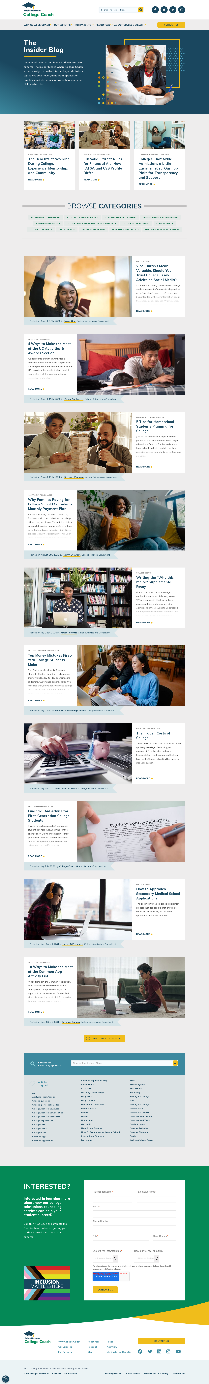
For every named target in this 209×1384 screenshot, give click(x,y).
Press (110, 1341)
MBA (132, 1080)
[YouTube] (178, 1351)
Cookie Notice (132, 1373)
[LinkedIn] (159, 1351)
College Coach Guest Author (75, 866)
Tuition (133, 1136)
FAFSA (84, 1116)
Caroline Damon (71, 1022)
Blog (90, 1351)
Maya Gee (70, 321)
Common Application (42, 1140)
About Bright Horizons (36, 1373)
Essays (84, 1112)
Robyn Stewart (71, 554)
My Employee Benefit (119, 1351)
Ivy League (86, 1140)
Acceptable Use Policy (155, 1373)
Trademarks (178, 1373)
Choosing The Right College (120, 217)
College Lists (38, 1124)
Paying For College (139, 1096)
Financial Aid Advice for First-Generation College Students (49, 815)
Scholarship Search (140, 1112)
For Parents (83, 24)
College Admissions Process (46, 1116)
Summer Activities (139, 1128)
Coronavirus (87, 1084)
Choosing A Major (41, 1101)
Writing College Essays (141, 1140)
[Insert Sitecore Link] (47, 1223)
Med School (136, 1088)
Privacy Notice (113, 1373)
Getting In (86, 1124)
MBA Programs (137, 1084)
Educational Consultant (93, 1104)
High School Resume (91, 1128)
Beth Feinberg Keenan (73, 710)
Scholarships (136, 1108)
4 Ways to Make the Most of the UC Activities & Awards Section (49, 348)
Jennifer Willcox (70, 788)
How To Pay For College (125, 229)
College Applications (48, 223)
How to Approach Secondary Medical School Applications (158, 893)
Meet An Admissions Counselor (162, 229)
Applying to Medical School (82, 217)
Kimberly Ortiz (69, 632)
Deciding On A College (92, 1092)
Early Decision (88, 1100)
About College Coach (128, 24)
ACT (34, 1093)
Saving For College (139, 1104)
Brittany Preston (74, 476)
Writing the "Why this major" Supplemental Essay (155, 582)
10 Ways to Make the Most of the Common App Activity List (50, 971)
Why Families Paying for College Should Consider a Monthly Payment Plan (50, 504)
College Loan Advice (41, 229)
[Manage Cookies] (5, 1379)
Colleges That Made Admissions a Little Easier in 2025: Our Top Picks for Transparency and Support (158, 168)
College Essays (164, 223)
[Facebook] (140, 1351)
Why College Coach (37, 24)
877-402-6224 (38, 1223)
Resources (103, 24)
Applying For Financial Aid (45, 217)
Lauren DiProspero (72, 944)
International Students (92, 1136)
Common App (39, 1136)
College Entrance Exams (136, 223)
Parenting (135, 1092)
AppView (112, 1346)
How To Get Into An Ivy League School (100, 1132)
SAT (132, 1100)
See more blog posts (107, 1038)
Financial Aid (87, 1120)
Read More (35, 179)
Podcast (92, 1346)
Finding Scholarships (93, 229)
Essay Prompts (88, 1108)
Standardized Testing (141, 1116)
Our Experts (62, 24)
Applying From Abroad (43, 1097)
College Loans (39, 1128)
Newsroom (70, 1373)
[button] (140, 9)
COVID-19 (86, 1088)
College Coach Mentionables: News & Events (91, 223)
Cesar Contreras (73, 399)
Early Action (87, 1096)
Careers (56, 1373)
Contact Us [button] (171, 24)
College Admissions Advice (45, 1108)
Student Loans (137, 1124)
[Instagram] (168, 1351)
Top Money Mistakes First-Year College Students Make (50, 660)
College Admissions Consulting (160, 217)
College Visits (67, 229)
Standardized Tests (140, 1120)
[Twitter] (150, 1351)
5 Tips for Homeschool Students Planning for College (155, 426)
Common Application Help (94, 1080)
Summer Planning (139, 1132)
